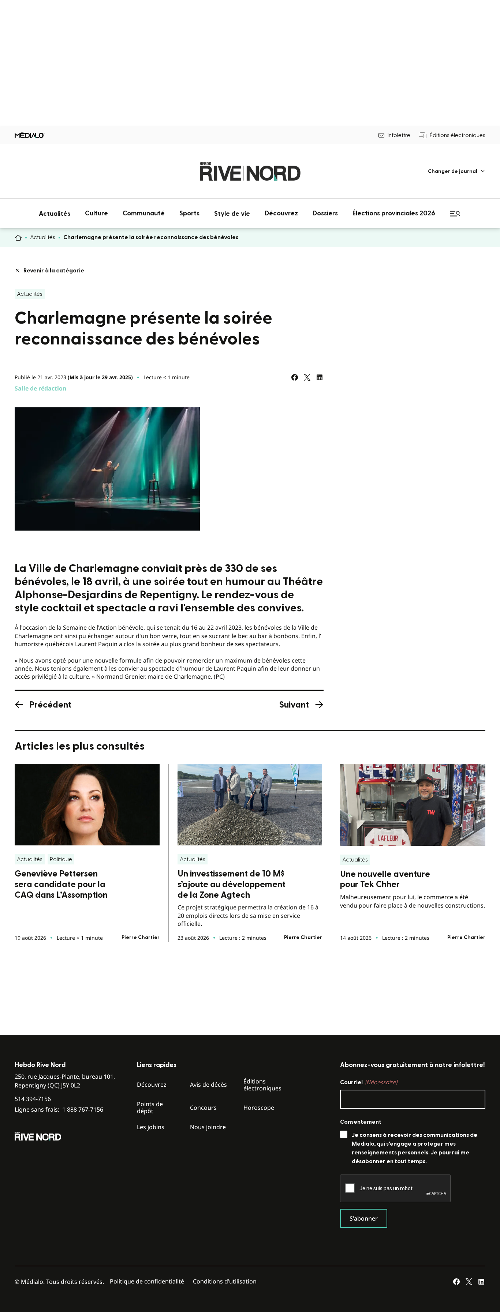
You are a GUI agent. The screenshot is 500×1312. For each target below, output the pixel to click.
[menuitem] (456, 171)
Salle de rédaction (41, 388)
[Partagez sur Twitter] (307, 377)
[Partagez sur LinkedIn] (320, 377)
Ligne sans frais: (59, 1109)
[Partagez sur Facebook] (295, 377)
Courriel (368, 1082)
